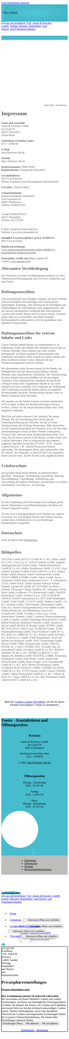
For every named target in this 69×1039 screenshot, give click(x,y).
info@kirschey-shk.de (39, 762)
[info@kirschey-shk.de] (3, 15)
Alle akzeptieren (50, 1023)
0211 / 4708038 (10, 12)
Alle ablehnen (32, 1023)
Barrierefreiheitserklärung (37, 869)
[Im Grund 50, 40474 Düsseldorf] (3, 18)
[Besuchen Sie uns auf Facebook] (34, 853)
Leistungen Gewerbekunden (25, 926)
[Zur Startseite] (28, 29)
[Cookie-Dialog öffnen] (3, 944)
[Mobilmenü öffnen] (2, 37)
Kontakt (28, 866)
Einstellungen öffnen (12, 1023)
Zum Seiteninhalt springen (15, 2)
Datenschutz (30, 540)
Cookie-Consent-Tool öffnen (30, 701)
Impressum (30, 860)
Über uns (14, 936)
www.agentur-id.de (20, 261)
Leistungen (15, 919)
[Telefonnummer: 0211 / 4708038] (3, 7)
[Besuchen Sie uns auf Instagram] (34, 850)
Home (13, 913)
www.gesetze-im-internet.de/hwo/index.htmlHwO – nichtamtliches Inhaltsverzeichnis (28, 251)
